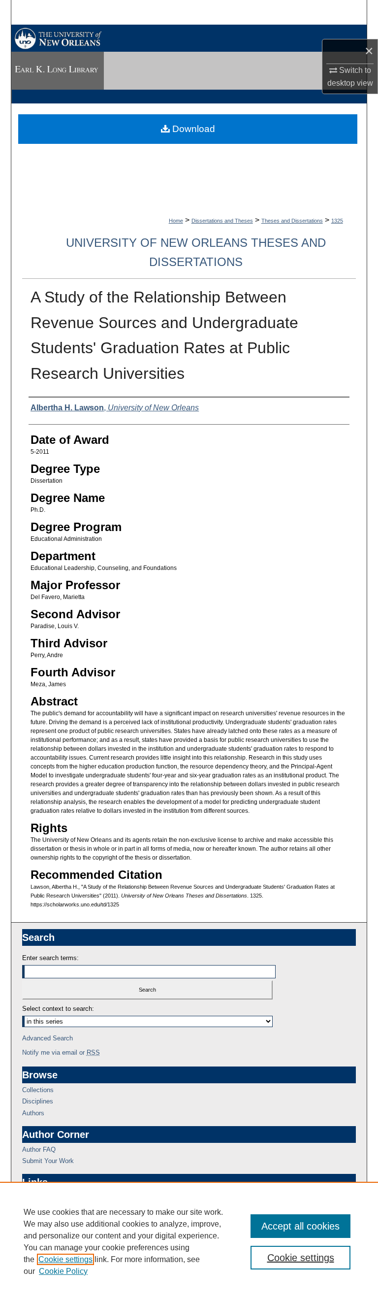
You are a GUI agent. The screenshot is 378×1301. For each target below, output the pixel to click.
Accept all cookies (300, 1226)
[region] (189, 1241)
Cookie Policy (63, 1271)
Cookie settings (65, 1259)
